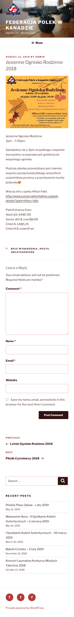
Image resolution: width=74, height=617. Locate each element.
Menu (39, 42)
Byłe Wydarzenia (24, 248)
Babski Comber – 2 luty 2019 (25, 549)
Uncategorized (23, 252)
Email (10, 360)
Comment (13, 288)
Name (11, 341)
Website (11, 380)
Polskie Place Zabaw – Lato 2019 (27, 505)
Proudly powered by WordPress (25, 607)
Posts (44, 248)
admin (40, 57)
